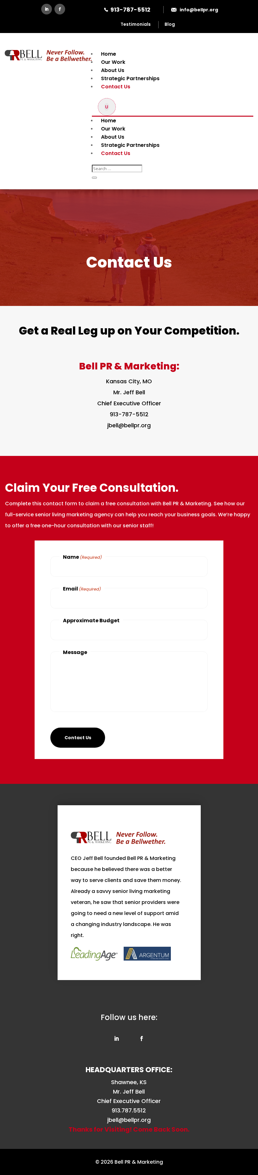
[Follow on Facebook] (59, 9)
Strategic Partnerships (130, 78)
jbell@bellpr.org (129, 425)
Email (82, 588)
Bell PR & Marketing (139, 1162)
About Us (112, 70)
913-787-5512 (130, 10)
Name (82, 557)
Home (108, 54)
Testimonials (136, 24)
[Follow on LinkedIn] (46, 9)
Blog (170, 24)
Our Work (113, 62)
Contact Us (115, 86)
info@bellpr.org (199, 10)
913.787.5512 (129, 1110)
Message (75, 652)
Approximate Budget (91, 620)
